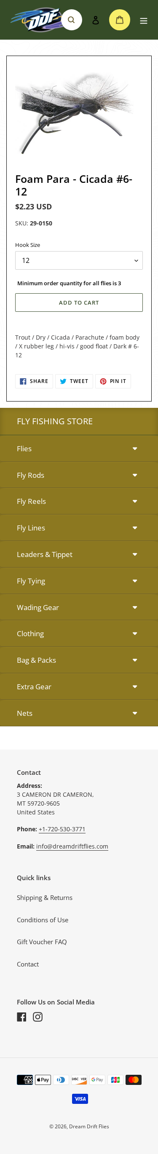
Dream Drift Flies (89, 1126)
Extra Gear (34, 686)
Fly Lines (31, 528)
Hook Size (27, 245)
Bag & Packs (36, 660)
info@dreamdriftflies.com (72, 846)
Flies (24, 448)
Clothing (30, 633)
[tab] (79, 449)
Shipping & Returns (44, 897)
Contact (28, 964)
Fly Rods (30, 475)
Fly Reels (31, 501)
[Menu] (144, 20)
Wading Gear (38, 607)
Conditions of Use (42, 920)
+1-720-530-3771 (62, 829)
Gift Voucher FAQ (42, 941)
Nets (24, 713)
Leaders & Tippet (44, 554)
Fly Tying (31, 581)
